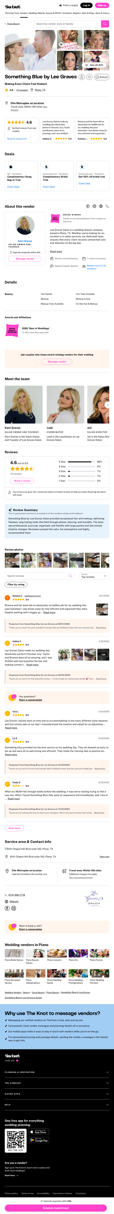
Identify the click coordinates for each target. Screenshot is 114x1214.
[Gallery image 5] (96, 60)
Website (14, 901)
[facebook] (88, 206)
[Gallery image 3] (70, 60)
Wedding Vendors (13, 992)
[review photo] (12, 560)
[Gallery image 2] (70, 40)
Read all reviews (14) (17, 139)
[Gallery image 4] (96, 40)
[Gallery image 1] (30, 50)
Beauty (26, 992)
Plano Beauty (13, 24)
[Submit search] (105, 23)
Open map (104, 856)
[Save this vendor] (89, 77)
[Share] (81, 77)
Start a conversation (30, 700)
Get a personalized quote (81, 877)
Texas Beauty (38, 992)
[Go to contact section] (107, 207)
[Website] (101, 206)
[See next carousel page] (107, 405)
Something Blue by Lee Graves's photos (23, 998)
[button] (70, 40)
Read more (56, 251)
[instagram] (94, 206)
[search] (70, 576)
